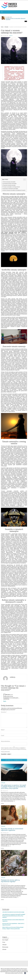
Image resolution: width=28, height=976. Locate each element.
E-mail (2, 735)
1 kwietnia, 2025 (5, 883)
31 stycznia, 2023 (5, 35)
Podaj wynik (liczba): (5, 751)
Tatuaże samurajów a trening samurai (11, 186)
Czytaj (2, 899)
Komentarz (4, 712)
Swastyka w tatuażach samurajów (10, 188)
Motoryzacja (5, 947)
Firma (3, 942)
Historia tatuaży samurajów (9, 181)
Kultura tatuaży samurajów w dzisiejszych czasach (14, 190)
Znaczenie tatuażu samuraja (9, 185)
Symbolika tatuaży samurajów (9, 183)
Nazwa (3, 729)
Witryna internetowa (5, 741)
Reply (4, 701)
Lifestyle (11, 35)
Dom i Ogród (5, 940)
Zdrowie (4, 949)
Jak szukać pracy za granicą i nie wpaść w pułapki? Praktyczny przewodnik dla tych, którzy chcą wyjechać (13, 916)
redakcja (12, 677)
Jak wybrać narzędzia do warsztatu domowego (13, 912)
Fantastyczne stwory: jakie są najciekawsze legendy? (10, 880)
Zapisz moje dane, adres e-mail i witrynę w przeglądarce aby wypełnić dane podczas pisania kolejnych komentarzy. (13, 748)
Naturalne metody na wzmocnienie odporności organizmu (15, 19)
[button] (23, 179)
